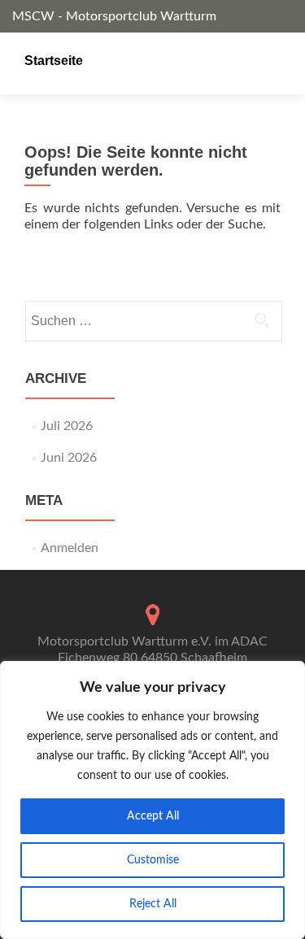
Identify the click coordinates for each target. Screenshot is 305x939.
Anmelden (69, 547)
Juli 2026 (67, 426)
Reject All (152, 904)
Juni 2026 (69, 457)
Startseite (53, 60)
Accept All (153, 816)
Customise (153, 860)
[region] (152, 800)
